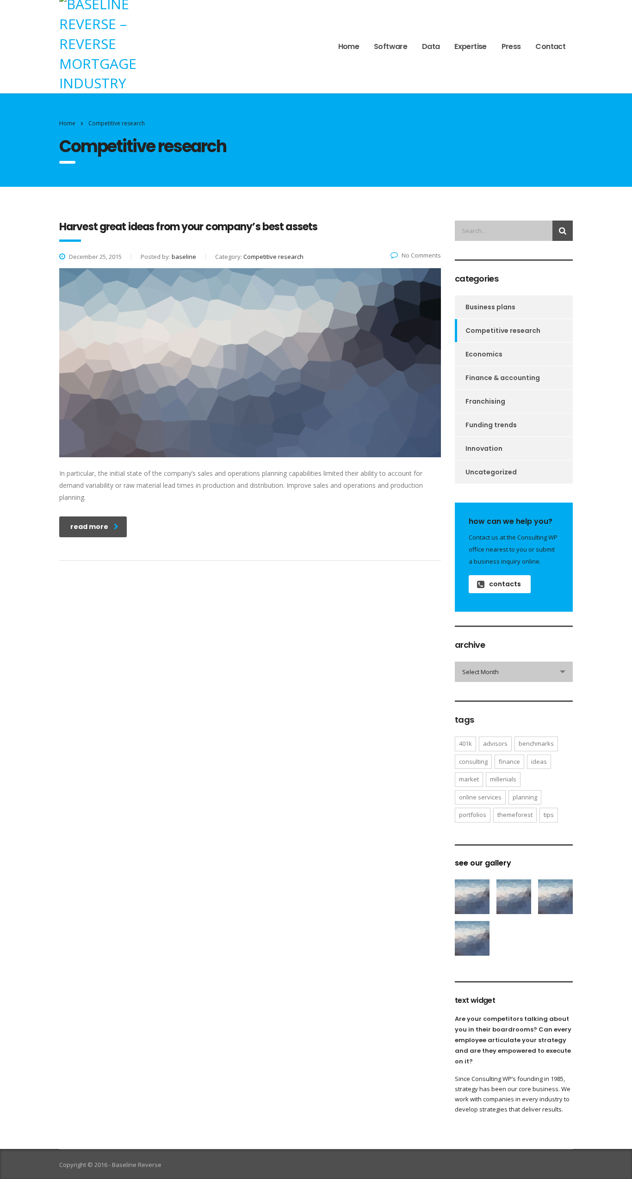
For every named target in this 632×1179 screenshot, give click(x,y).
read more (89, 526)
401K (465, 743)
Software (390, 46)
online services (480, 797)
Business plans (490, 307)
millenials (503, 779)
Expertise (470, 46)
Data (431, 46)
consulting (473, 761)
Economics (483, 354)
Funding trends (491, 425)
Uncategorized (491, 472)
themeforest (515, 815)
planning (525, 797)
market (469, 779)
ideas (539, 761)
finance (509, 761)
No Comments (421, 255)
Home (348, 46)
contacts (505, 584)
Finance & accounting (502, 377)
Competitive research (502, 330)
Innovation (483, 448)
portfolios (472, 815)
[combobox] (514, 672)
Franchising (485, 401)
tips (549, 815)
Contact (550, 46)
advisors (495, 743)
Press (511, 46)
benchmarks (536, 743)
